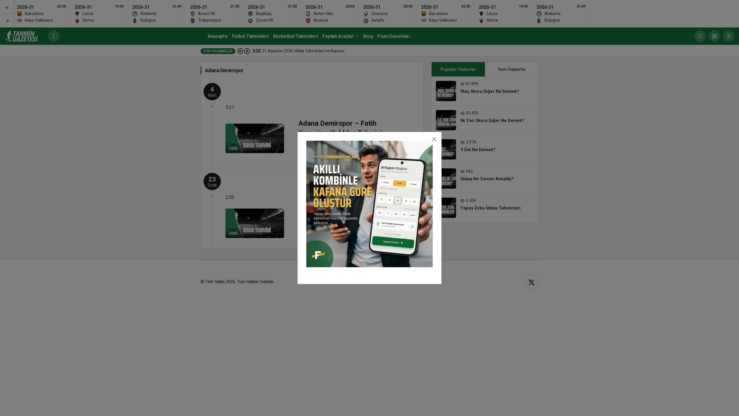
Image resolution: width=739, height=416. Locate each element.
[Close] (434, 139)
